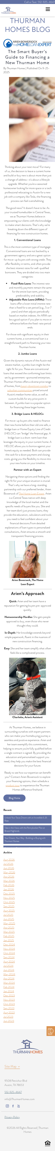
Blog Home (14, 798)
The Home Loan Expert (31, 493)
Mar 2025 (9, 932)
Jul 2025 (8, 915)
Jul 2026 (8, 864)
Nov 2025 (9, 898)
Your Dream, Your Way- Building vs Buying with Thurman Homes (25, 840)
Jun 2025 (8, 919)
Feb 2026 (8, 885)
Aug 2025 (9, 911)
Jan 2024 (8, 991)
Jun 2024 (8, 970)
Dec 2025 (9, 894)
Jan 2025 (8, 940)
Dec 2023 (9, 995)
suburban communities (19, 390)
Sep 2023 (8, 1008)
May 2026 (9, 872)
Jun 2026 (8, 868)
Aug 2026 (9, 860)
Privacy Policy (12, 1117)
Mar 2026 (9, 881)
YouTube (19, 1106)
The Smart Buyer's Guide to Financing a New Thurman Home (27, 57)
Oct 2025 (9, 902)
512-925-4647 (13, 1092)
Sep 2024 (9, 957)
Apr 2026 (8, 877)
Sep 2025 (8, 906)
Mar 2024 (9, 983)
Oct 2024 (9, 953)
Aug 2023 (9, 1012)
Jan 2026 (8, 889)
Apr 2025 (8, 928)
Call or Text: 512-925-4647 (39, 2)
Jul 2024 (8, 966)
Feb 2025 (8, 936)
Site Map (10, 1066)
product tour (13, 785)
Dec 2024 (9, 945)
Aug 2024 (9, 961)
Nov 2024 (9, 949)
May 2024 (9, 974)
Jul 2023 (8, 1017)
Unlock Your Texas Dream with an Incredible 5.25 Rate (26, 819)
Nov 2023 (9, 1000)
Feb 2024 (8, 987)
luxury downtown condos (34, 386)
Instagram (7, 1106)
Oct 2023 (9, 1004)
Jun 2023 (8, 1021)
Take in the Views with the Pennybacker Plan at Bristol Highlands (25, 829)
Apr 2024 (8, 978)
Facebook (13, 1106)
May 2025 (9, 923)
